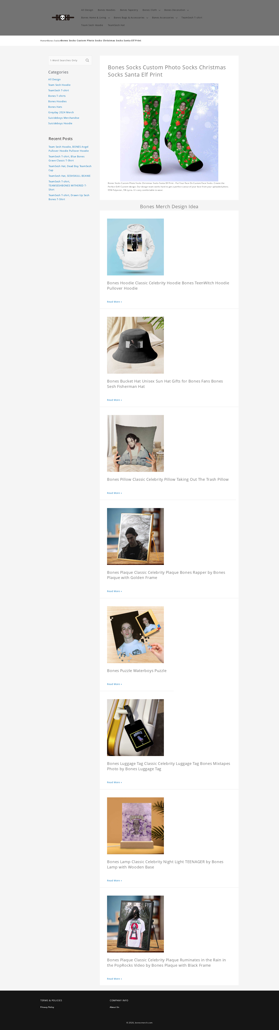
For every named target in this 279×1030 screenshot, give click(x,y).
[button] (151, 10)
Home (43, 40)
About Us (114, 1007)
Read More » (114, 301)
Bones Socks (53, 40)
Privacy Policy (47, 1007)
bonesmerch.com (144, 1022)
